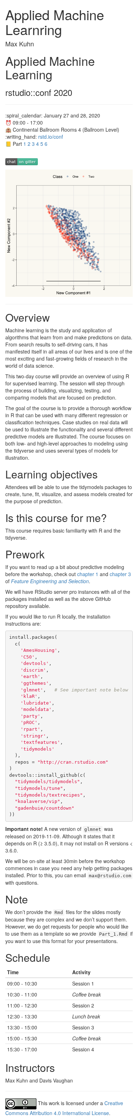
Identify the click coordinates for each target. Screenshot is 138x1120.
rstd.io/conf (50, 136)
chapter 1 (87, 574)
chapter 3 (120, 574)
